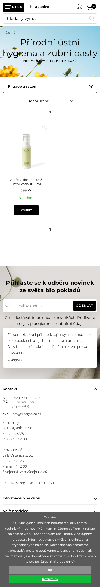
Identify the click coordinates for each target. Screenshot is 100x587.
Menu (17, 7)
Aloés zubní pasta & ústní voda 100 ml (26, 182)
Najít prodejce (15, 511)
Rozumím (50, 579)
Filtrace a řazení (22, 86)
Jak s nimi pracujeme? (58, 561)
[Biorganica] (41, 7)
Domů (11, 32)
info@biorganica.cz (26, 413)
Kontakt (10, 389)
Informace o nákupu (21, 498)
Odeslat (84, 305)
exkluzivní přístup (34, 334)
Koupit (26, 210)
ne (50, 570)
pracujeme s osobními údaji (56, 323)
